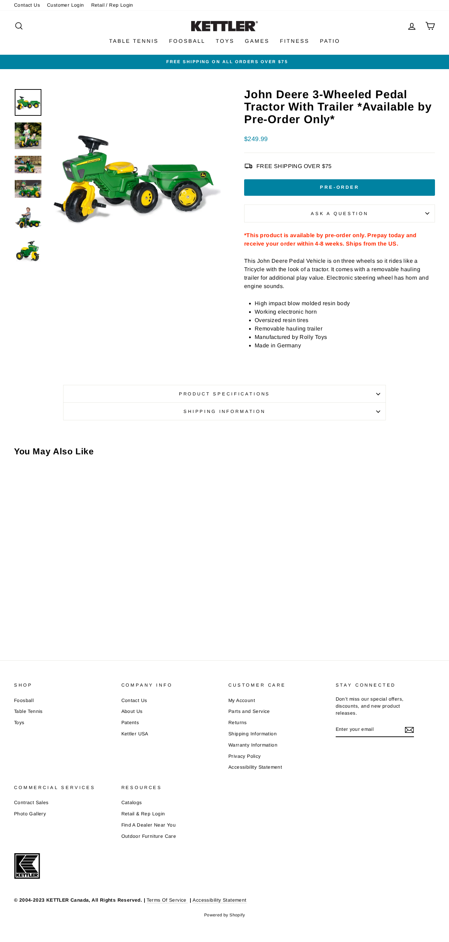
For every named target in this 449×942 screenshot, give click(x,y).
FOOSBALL (187, 41)
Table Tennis (28, 711)
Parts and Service (249, 711)
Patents (130, 722)
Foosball (24, 700)
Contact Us (27, 5)
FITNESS (294, 41)
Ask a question (339, 213)
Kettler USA (134, 733)
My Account (241, 700)
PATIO (330, 41)
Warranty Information (252, 745)
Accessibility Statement (255, 767)
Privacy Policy (244, 756)
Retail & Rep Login (143, 813)
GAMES (257, 41)
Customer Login (65, 5)
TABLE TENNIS (134, 41)
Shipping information (224, 411)
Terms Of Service (167, 900)
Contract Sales (31, 802)
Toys (19, 722)
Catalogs (131, 802)
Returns (237, 722)
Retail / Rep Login (112, 5)
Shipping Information (252, 733)
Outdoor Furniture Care (148, 836)
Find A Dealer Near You (148, 825)
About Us (132, 711)
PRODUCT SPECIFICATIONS (224, 393)
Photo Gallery (30, 813)
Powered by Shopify (224, 915)
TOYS (225, 41)
